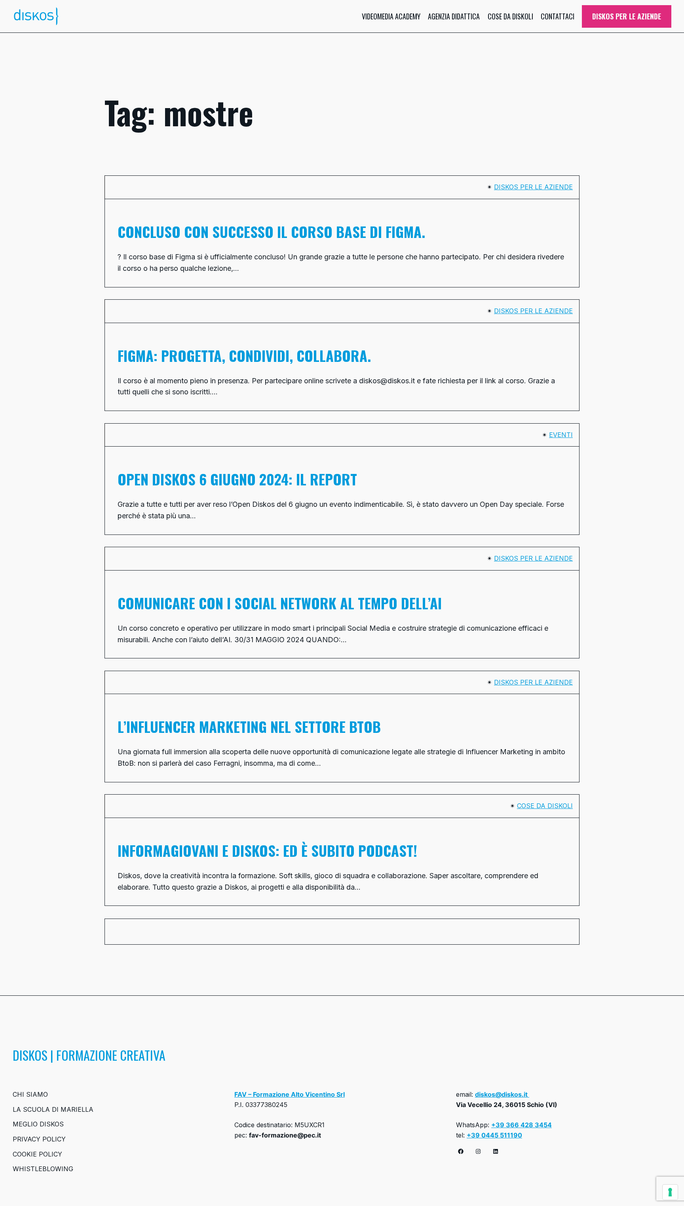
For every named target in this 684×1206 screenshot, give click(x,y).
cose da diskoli (545, 806)
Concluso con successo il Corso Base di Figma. (271, 231)
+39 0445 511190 (494, 1135)
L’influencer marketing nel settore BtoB (249, 726)
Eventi (561, 435)
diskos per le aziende (533, 187)
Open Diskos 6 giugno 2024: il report (237, 479)
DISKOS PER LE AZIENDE (626, 16)
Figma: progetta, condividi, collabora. (244, 355)
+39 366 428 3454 (521, 1125)
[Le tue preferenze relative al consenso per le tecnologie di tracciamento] (670, 1192)
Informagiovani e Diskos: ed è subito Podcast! (267, 850)
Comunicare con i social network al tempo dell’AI (281, 603)
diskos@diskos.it (502, 1094)
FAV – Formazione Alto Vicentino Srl (289, 1094)
